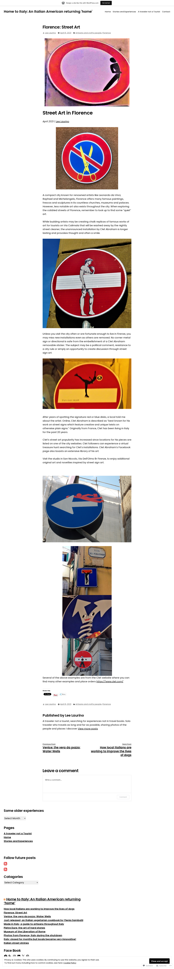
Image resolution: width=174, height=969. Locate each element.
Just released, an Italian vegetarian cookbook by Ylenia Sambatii (43, 920)
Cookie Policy (69, 963)
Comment (123, 797)
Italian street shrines (16, 943)
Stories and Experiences (124, 11)
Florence (106, 33)
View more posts (88, 728)
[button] (87, 383)
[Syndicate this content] (4, 899)
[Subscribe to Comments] (5, 869)
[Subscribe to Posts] (5, 863)
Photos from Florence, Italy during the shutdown (33, 935)
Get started (106, 3)
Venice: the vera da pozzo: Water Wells (27, 916)
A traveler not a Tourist (149, 11)
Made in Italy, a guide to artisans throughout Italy (34, 924)
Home (108, 11)
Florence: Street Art (15, 912)
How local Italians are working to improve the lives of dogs (39, 908)
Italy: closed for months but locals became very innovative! (40, 939)
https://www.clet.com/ (109, 681)
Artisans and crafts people (89, 33)
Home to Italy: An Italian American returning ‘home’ (42, 901)
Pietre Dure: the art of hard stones (24, 927)
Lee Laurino (50, 33)
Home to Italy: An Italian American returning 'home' (48, 11)
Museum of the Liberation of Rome (24, 931)
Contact (166, 11)
